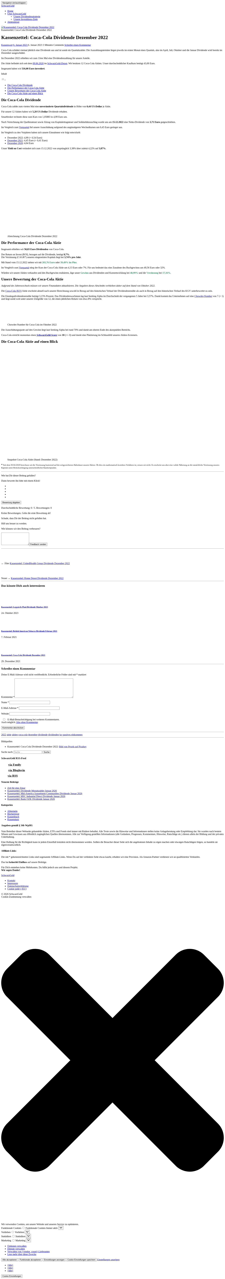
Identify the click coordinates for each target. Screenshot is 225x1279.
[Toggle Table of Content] (3, 80)
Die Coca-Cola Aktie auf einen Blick (25, 93)
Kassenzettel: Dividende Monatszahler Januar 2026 (32, 790)
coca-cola (23, 734)
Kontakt (11, 880)
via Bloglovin (16, 770)
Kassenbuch (13, 816)
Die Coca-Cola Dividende (20, 85)
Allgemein (12, 811)
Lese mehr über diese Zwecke (21, 1254)
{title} (10, 1265)
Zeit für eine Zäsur (16, 788)
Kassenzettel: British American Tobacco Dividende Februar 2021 (29, 631)
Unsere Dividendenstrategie (26, 16)
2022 (3, 734)
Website (5, 713)
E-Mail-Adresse (9, 708)
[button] (112, 1060)
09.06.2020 (38, 63)
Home (10, 11)
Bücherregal (13, 814)
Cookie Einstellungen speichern (81, 1260)
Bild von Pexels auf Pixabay (72, 746)
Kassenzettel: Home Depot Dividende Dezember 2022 (37, 578)
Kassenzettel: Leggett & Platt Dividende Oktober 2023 (24, 607)
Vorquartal (24, 127)
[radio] (115, 486)
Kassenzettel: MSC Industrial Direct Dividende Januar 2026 (36, 796)
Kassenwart (7, 45)
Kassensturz (13, 819)
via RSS (13, 775)
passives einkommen (72, 734)
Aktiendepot (13, 22)
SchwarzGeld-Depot (57, 63)
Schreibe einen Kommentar (77, 45)
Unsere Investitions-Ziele (25, 19)
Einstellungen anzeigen (54, 1260)
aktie (9, 734)
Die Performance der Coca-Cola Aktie (25, 88)
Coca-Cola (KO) (13, 291)
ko (61, 734)
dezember (33, 734)
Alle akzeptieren (9, 1260)
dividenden (53, 734)
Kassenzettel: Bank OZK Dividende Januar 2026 (31, 799)
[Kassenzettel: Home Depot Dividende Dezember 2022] (7, 575)
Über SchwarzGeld (16, 13)
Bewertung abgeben (11, 502)
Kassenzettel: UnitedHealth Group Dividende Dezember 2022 (40, 563)
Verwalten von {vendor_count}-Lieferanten (28, 1251)
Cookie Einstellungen (11, 1276)
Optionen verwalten (16, 1246)
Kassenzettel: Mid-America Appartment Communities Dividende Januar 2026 (44, 793)
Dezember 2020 (15, 143)
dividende (43, 734)
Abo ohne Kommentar (27, 722)
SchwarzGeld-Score (47, 335)
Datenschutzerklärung (17, 886)
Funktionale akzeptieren (30, 1260)
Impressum (12, 883)
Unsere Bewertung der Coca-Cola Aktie (26, 90)
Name (5, 702)
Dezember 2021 (15, 140)
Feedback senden (38, 544)
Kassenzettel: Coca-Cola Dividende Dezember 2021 (23, 655)
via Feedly (14, 764)
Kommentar (8, 697)
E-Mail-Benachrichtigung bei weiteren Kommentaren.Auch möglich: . (30, 721)
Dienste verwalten (16, 1248)
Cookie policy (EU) (16, 889)
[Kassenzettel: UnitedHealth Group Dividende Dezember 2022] (7, 560)
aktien (15, 734)
